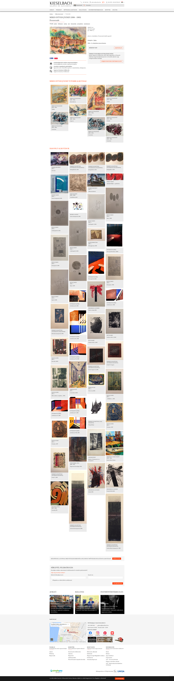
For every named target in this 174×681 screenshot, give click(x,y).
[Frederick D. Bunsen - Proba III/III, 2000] (114, 475)
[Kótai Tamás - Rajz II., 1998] (59, 282)
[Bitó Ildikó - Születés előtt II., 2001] (114, 321)
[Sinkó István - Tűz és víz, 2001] (96, 380)
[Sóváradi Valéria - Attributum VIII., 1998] (78, 423)
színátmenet (87, 23)
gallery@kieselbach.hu (96, 2)
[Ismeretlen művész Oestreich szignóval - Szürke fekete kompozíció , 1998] (114, 518)
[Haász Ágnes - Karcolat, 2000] (59, 347)
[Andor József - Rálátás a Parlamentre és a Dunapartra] (96, 442)
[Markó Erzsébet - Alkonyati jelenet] (96, 180)
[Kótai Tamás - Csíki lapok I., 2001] (96, 206)
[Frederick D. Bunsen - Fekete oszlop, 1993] (96, 294)
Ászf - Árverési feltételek (112, 659)
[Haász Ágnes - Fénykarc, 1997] (114, 412)
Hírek (107, 651)
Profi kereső (90, 657)
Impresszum (109, 657)
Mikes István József (59, 14)
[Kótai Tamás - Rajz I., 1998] (114, 200)
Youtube (112, 635)
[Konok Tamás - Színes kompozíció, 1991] (59, 184)
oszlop (65, 23)
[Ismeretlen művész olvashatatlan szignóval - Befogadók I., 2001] (114, 158)
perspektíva (80, 23)
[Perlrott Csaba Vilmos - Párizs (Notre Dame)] (114, 443)
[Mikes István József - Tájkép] (59, 94)
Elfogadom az (62, 580)
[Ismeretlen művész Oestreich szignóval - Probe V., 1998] (59, 460)
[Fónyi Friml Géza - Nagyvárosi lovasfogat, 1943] (78, 449)
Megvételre (71, 655)
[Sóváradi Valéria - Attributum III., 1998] (78, 322)
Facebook (90, 635)
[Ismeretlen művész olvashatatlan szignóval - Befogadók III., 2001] (78, 158)
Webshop (59, 10)
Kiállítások (82, 10)
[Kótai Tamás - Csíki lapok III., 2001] (59, 213)
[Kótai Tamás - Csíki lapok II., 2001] (78, 233)
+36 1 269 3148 (85, 2)
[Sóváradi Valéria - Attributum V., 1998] (78, 403)
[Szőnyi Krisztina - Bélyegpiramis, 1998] (96, 234)
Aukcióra (70, 653)
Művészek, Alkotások (70, 10)
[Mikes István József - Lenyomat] (59, 118)
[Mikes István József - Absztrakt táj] (78, 91)
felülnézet (60, 23)
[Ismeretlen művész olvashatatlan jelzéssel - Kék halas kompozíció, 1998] (59, 316)
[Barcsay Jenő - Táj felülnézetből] (78, 183)
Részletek (103, 678)
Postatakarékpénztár (92, 659)
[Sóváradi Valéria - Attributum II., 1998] (78, 296)
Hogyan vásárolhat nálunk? (112, 661)
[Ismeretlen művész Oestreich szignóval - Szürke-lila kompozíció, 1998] (78, 497)
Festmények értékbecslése (74, 651)
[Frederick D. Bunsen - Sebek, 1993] (96, 475)
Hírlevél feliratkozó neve (57, 575)
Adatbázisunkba (72, 657)
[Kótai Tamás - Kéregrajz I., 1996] (114, 267)
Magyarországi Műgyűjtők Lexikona (96, 655)
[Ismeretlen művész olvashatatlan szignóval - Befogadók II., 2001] (96, 158)
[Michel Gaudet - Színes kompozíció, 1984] (78, 206)
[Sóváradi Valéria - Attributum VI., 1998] (59, 406)
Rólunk (115, 10)
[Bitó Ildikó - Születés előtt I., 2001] (96, 326)
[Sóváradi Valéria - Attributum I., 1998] (114, 295)
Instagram (97, 635)
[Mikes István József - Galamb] (114, 110)
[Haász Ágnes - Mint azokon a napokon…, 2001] (59, 378)
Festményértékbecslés (96, 10)
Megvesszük (52, 655)
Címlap (51, 14)
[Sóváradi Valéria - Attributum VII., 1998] (78, 349)
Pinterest (105, 635)
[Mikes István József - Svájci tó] (78, 110)
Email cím (90, 575)
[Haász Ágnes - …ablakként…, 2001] (114, 381)
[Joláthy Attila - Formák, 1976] (59, 493)
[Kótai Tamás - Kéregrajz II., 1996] (59, 248)
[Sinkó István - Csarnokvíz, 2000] (78, 374)
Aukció (52, 10)
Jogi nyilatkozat (110, 655)
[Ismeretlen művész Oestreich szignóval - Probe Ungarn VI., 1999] (96, 355)
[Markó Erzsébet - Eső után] (59, 159)
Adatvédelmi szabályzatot (65, 580)
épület (55, 23)
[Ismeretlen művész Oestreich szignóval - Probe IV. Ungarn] (114, 350)
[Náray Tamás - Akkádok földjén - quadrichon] (114, 177)
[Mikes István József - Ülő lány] (96, 97)
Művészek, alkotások (92, 651)
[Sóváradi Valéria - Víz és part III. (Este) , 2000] (114, 235)
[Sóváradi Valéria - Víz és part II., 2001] (96, 262)
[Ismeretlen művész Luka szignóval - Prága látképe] (96, 407)
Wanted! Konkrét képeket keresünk (76, 659)
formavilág (73, 23)
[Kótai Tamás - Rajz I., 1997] (78, 268)
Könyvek (107, 10)
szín (69, 23)
